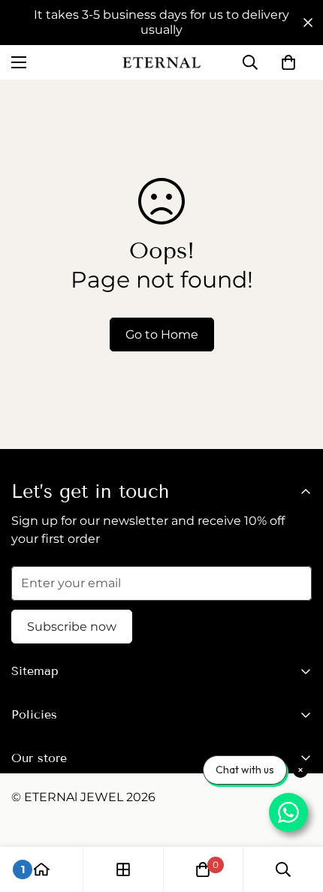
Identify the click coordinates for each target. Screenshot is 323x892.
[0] (288, 62)
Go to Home (161, 334)
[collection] (123, 869)
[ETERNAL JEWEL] (161, 62)
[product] (41, 869)
